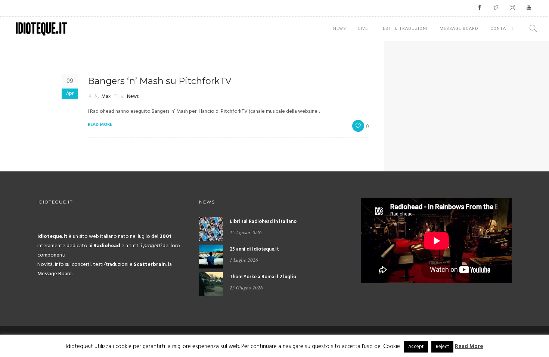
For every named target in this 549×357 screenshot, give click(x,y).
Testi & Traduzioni (404, 28)
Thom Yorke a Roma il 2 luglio (263, 277)
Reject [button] (442, 347)
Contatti (501, 28)
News (339, 28)
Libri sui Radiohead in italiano (263, 222)
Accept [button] (416, 347)
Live (363, 28)
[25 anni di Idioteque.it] (211, 256)
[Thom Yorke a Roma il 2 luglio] (211, 284)
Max (106, 96)
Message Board (459, 28)
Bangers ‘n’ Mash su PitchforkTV (160, 80)
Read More (469, 346)
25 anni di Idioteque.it (254, 249)
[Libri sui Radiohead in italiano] (211, 228)
